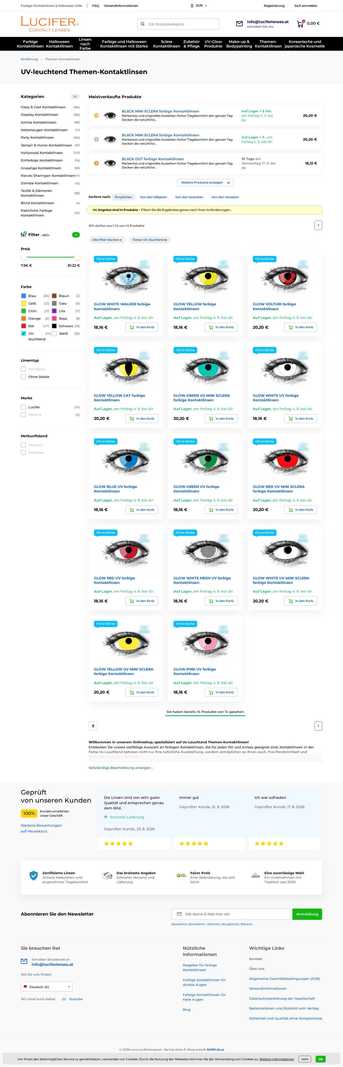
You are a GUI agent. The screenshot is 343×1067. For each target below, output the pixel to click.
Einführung (29, 59)
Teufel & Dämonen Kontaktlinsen (50, 193)
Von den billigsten (153, 197)
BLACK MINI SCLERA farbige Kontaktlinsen (160, 111)
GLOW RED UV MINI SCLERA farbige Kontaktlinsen (279, 488)
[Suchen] (142, 24)
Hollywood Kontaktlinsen (50, 153)
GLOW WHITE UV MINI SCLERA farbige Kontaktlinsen (281, 580)
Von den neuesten (225, 197)
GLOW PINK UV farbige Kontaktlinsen (195, 671)
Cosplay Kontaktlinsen (50, 115)
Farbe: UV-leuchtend (149, 240)
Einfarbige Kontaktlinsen (50, 160)
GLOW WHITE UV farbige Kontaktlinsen (276, 397)
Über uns (256, 969)
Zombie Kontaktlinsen (50, 183)
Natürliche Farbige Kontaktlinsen (50, 212)
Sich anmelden (306, 6)
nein (304, 1059)
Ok (320, 1059)
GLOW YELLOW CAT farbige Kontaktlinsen (119, 397)
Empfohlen (123, 197)
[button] (206, 182)
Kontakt (255, 959)
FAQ (95, 6)
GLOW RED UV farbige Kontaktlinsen (114, 580)
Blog (187, 1009)
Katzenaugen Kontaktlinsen (50, 130)
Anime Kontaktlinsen (50, 122)
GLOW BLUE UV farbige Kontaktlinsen (115, 488)
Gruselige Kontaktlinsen (50, 168)
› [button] (121, 768)
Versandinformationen (121, 6)
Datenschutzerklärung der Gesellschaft (282, 998)
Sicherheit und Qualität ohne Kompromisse (285, 1018)
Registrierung (274, 6)
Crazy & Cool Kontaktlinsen (50, 107)
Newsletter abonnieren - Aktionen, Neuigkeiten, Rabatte (212, 924)
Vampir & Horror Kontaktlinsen (50, 145)
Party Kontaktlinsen (50, 137)
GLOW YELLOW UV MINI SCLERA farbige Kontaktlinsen (123, 671)
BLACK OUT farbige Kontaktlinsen (153, 159)
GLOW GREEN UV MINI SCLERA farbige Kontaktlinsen (202, 397)
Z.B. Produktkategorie (166, 24)
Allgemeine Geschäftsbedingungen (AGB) (284, 979)
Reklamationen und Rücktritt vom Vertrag (284, 1008)
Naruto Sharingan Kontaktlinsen (50, 176)
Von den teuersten (189, 197)
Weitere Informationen (276, 1059)
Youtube (76, 999)
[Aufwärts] (93, 726)
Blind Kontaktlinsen (50, 203)
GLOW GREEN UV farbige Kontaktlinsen (196, 488)
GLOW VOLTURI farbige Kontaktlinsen (274, 306)
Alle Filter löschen (106, 240)
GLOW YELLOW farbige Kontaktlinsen (195, 306)
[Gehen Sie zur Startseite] (50, 24)
